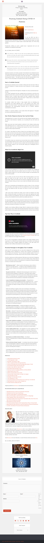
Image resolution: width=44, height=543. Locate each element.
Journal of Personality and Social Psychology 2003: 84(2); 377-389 (20, 364)
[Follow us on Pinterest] (23, 520)
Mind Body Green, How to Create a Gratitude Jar (17, 381)
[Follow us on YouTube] (28, 520)
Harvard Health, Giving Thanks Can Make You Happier (18, 374)
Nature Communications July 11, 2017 (15, 372)
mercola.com (16, 385)
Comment (5, 483)
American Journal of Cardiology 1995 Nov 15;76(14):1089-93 (19, 369)
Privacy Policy (18, 541)
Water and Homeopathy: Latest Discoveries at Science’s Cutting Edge (20, 395)
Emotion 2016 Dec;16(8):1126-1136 (14, 382)
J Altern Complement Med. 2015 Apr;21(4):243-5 (16, 362)
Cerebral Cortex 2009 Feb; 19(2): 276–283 (15, 367)
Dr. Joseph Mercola (30, 29)
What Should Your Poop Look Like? (13, 401)
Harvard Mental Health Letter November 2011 (16, 365)
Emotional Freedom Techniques (28, 235)
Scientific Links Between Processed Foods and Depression (18, 405)
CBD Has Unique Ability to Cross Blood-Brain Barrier (17, 394)
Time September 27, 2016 (12, 378)
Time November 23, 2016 (12, 375)
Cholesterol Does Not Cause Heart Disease (15, 393)
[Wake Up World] (22, 1)
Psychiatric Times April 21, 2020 (13, 361)
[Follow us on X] (18, 520)
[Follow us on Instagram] (20, 520)
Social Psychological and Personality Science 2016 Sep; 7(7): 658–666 (21, 379)
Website (5, 498)
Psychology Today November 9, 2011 (14, 368)
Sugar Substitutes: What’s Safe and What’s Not (16, 397)
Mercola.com (19, 429)
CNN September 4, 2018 (12, 360)
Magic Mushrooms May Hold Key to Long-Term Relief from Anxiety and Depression (22, 404)
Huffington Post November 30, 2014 (14, 376)
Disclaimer (13, 541)
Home (3, 541)
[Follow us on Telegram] (26, 520)
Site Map (22, 541)
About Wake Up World (8, 541)
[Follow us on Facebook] (15, 520)
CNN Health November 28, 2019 (13, 358)
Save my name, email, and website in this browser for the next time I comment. (39, 501)
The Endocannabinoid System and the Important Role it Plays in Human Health (22, 402)
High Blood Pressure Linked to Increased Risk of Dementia (18, 391)
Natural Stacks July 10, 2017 (13, 371)
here (36, 437)
